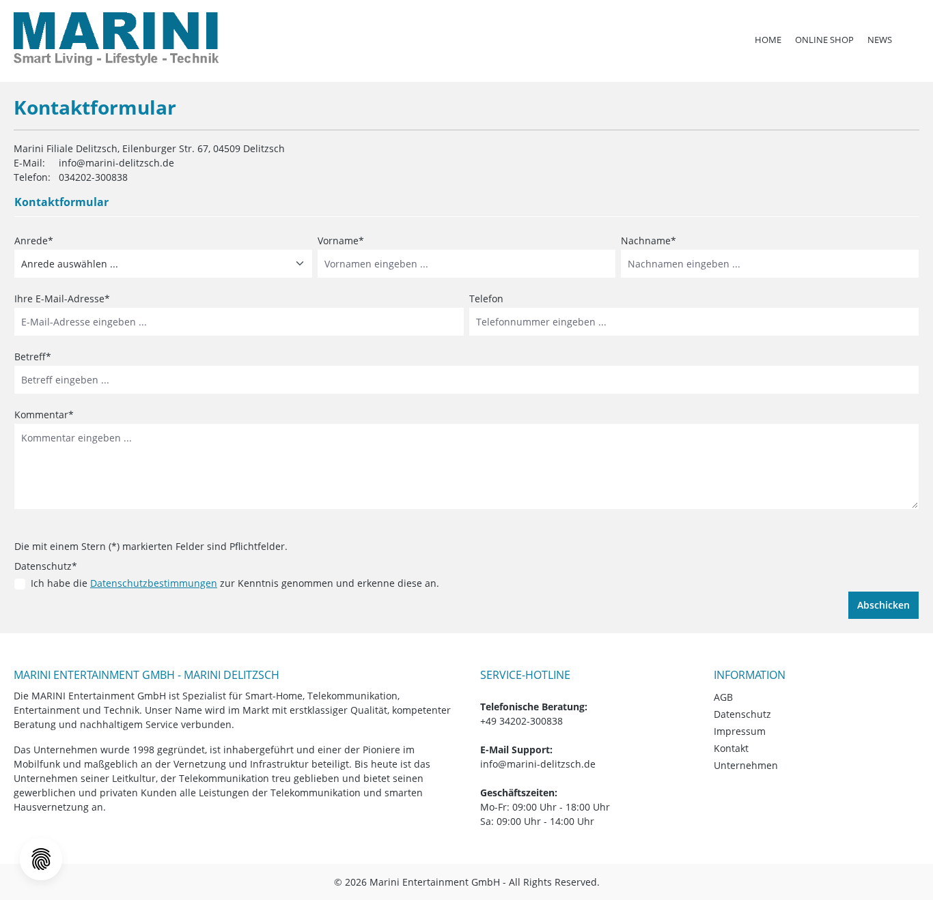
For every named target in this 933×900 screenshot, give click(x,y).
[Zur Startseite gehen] (116, 39)
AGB (723, 697)
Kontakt (731, 748)
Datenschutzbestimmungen (153, 583)
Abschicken (883, 604)
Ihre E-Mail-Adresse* (62, 298)
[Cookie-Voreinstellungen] (40, 859)
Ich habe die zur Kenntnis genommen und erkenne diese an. (235, 583)
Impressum (740, 731)
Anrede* (33, 240)
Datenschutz (742, 714)
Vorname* (341, 240)
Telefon (486, 298)
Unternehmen (746, 765)
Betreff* (32, 356)
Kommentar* (44, 414)
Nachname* (648, 240)
